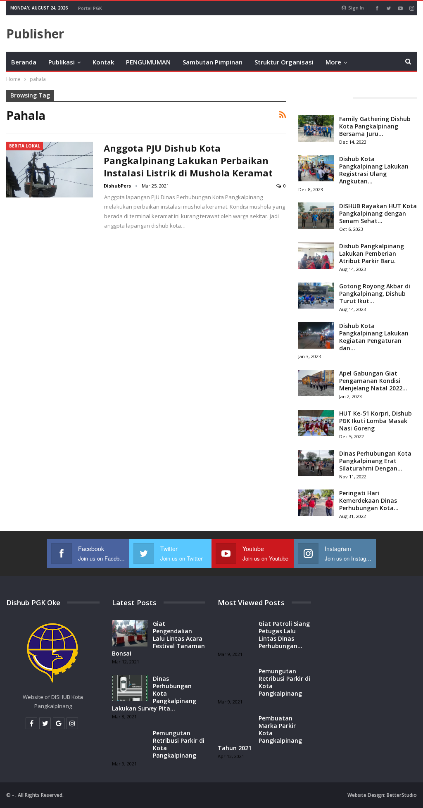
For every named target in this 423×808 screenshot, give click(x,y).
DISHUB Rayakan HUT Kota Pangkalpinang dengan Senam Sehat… (378, 213)
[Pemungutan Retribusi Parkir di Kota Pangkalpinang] (129, 743)
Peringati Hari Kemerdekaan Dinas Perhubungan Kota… (369, 500)
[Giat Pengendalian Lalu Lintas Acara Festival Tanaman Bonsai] (129, 633)
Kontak (103, 62)
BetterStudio (402, 794)
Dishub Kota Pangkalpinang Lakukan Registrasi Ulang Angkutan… (374, 170)
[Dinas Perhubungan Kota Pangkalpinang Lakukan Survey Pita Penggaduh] (129, 688)
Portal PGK (90, 8)
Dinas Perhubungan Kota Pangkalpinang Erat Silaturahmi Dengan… (375, 460)
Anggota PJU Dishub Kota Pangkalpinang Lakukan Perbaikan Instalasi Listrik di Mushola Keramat (188, 160)
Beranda (23, 62)
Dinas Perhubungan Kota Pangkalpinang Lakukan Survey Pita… (154, 693)
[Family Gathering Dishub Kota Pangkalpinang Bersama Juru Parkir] (316, 128)
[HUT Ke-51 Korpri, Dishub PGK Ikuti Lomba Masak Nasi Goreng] (316, 423)
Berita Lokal (24, 146)
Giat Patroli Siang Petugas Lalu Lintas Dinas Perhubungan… (284, 635)
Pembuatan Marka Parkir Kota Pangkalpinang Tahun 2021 (260, 733)
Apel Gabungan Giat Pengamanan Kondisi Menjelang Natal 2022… (373, 380)
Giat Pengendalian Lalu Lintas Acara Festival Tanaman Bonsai (158, 638)
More (333, 62)
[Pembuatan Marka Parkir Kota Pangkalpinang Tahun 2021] (235, 728)
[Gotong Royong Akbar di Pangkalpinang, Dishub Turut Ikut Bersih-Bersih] (316, 296)
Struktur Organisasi (284, 62)
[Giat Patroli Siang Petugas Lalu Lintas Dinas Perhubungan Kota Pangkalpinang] (235, 633)
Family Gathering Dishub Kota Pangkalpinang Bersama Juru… (375, 126)
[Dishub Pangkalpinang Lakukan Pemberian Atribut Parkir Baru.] (316, 255)
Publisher (35, 33)
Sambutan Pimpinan (212, 62)
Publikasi (61, 62)
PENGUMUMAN (148, 62)
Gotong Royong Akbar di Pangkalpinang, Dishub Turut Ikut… (374, 293)
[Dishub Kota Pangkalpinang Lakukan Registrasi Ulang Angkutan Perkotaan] (316, 168)
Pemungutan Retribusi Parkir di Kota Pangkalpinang (178, 744)
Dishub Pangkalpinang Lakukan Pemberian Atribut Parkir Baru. (371, 253)
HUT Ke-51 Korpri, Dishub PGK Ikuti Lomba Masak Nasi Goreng (375, 420)
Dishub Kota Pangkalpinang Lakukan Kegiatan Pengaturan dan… (374, 337)
